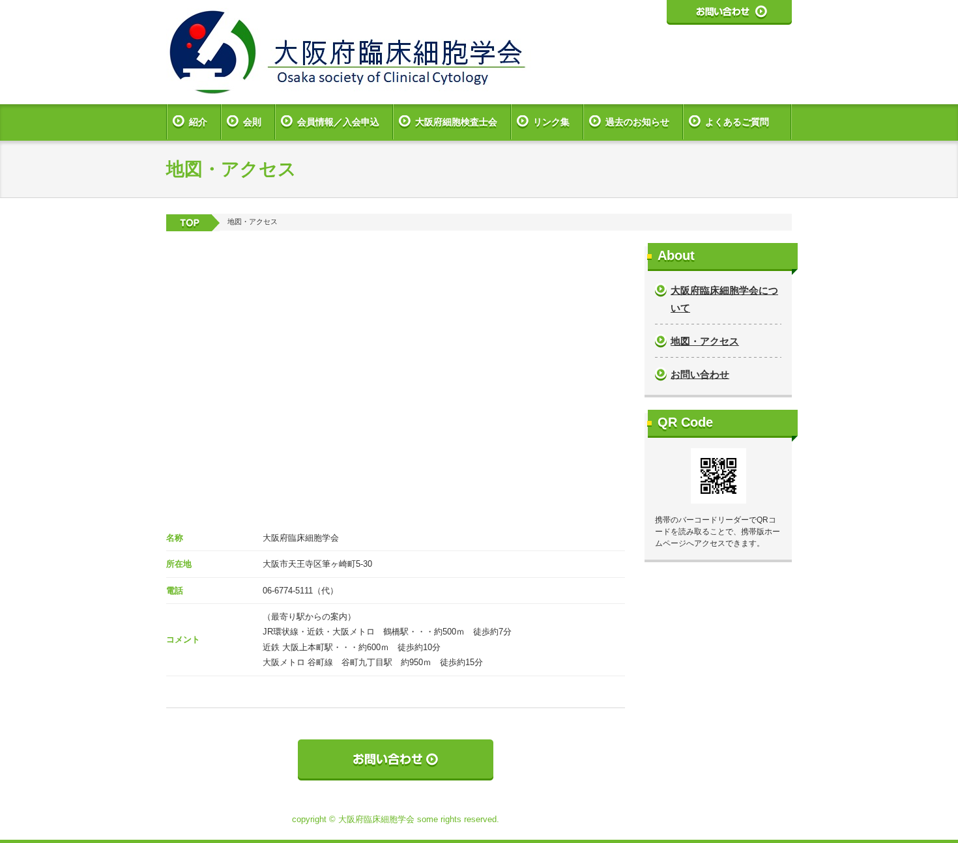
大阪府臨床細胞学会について (724, 299)
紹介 (198, 122)
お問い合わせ (700, 374)
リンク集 (551, 122)
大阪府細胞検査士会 (456, 122)
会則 (252, 122)
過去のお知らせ (637, 122)
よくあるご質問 (737, 122)
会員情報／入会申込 (338, 122)
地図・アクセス (705, 341)
